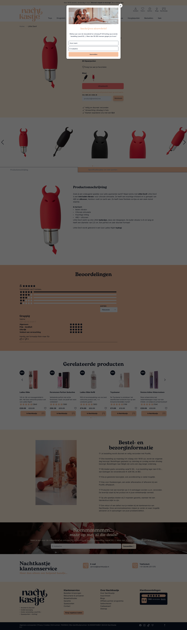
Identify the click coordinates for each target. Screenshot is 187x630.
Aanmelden (93, 54)
